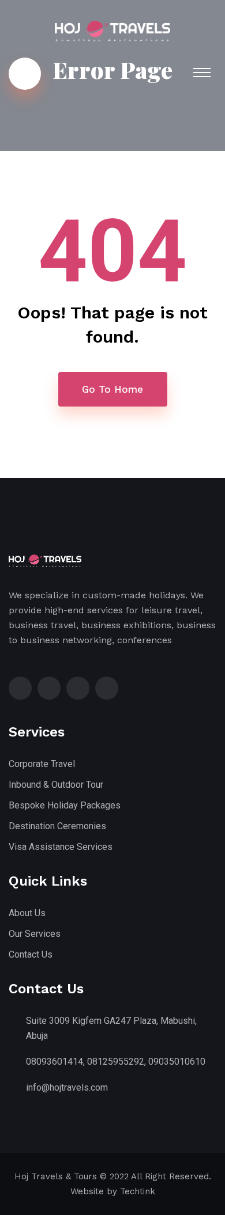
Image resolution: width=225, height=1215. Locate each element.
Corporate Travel (42, 763)
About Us (27, 913)
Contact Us (30, 954)
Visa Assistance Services (60, 846)
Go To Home (112, 389)
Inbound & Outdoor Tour (56, 784)
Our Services (35, 933)
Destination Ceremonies (57, 826)
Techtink (137, 1191)
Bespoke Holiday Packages (65, 805)
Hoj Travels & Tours (55, 1176)
